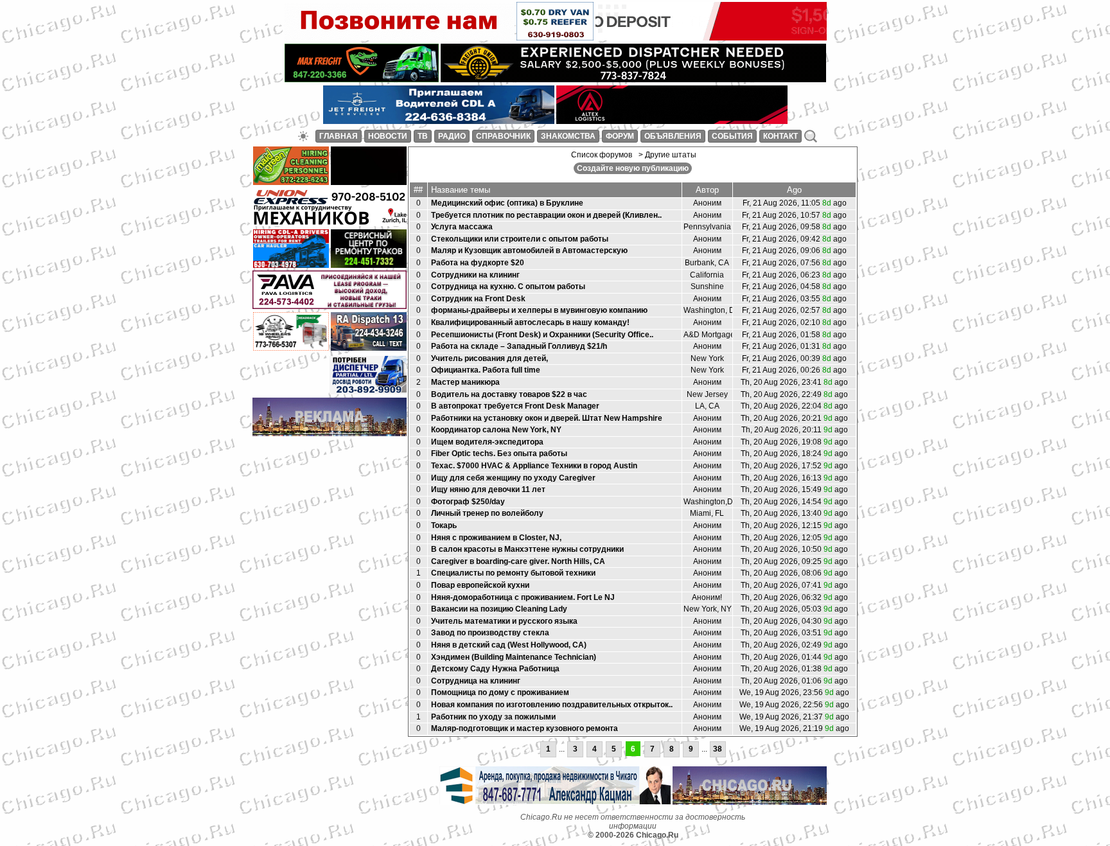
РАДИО (452, 136)
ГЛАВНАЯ (338, 136)
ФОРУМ (620, 136)
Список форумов (601, 154)
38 (717, 749)
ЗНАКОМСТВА (568, 136)
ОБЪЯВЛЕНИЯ (672, 136)
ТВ (423, 136)
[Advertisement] (329, 458)
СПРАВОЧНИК (503, 136)
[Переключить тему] (303, 136)
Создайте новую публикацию (633, 168)
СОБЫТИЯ (732, 136)
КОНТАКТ (780, 136)
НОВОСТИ (387, 136)
